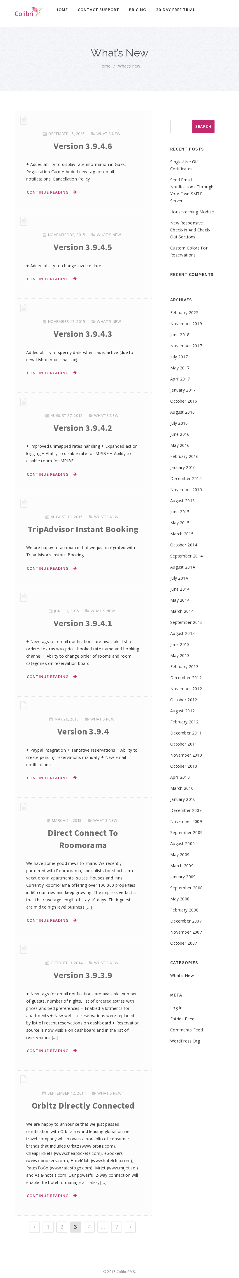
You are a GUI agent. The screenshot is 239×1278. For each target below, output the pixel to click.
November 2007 (186, 932)
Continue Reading (48, 192)
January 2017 (183, 390)
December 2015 (186, 478)
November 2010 (186, 755)
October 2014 (183, 545)
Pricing (137, 9)
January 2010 (183, 799)
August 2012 (182, 711)
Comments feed (186, 1030)
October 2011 (183, 744)
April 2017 (180, 379)
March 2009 (182, 865)
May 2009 (179, 854)
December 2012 (186, 677)
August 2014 (182, 567)
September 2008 (186, 888)
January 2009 (183, 876)
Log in (176, 1007)
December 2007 (186, 921)
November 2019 (186, 323)
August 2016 (182, 412)
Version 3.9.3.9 (83, 974)
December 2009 (186, 810)
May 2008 (179, 899)
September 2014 (186, 556)
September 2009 (186, 832)
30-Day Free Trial (175, 9)
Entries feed (182, 1019)
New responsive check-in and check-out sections (190, 230)
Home (61, 9)
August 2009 (182, 843)
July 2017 (179, 357)
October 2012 (183, 699)
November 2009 (186, 821)
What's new (108, 133)
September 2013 (186, 622)
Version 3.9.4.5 (83, 246)
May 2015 (179, 522)
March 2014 (182, 611)
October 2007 (183, 943)
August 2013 (182, 633)
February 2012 (184, 722)
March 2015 (182, 534)
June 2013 (180, 644)
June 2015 (180, 511)
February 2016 (184, 456)
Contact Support (98, 9)
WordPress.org (185, 1041)
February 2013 (184, 666)
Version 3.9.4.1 (83, 623)
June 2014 (180, 589)
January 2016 (183, 467)
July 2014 (179, 578)
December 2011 (186, 733)
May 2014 (179, 600)
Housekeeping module (192, 212)
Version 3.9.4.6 (83, 145)
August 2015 (182, 500)
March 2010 (182, 788)
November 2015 (186, 489)
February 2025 (184, 312)
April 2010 (180, 777)
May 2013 (179, 655)
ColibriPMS (126, 1271)
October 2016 (183, 401)
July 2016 (179, 423)
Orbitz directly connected (83, 1105)
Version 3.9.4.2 (83, 427)
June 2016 (180, 434)
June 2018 (180, 334)
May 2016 (179, 445)
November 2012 (186, 688)
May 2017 (179, 368)
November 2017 (186, 345)
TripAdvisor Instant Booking (83, 528)
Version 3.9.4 (83, 731)
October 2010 (183, 766)
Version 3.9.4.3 (83, 333)
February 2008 (184, 910)
